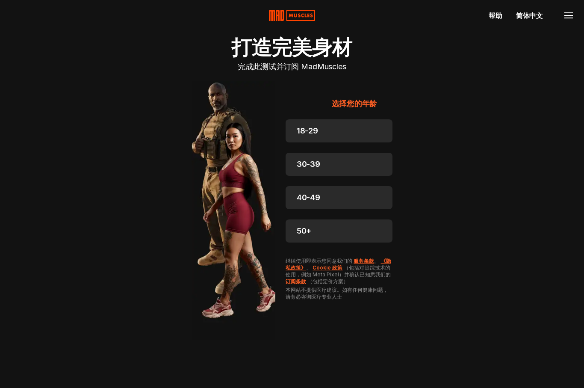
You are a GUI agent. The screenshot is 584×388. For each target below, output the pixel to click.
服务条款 (364, 261)
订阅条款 (296, 281)
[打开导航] (568, 15)
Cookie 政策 (327, 267)
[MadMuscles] (292, 15)
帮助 (495, 15)
